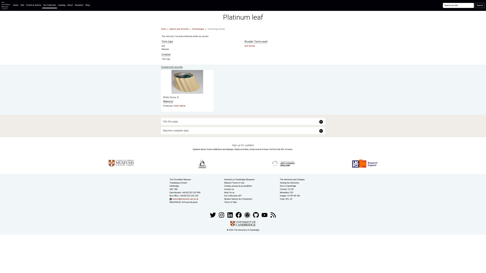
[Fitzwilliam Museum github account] (256, 215)
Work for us (229, 192)
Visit (22, 5)
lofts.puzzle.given (190, 202)
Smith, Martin (180, 106)
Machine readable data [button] (176, 130)
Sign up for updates (243, 145)
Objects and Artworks (179, 29)
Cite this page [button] (170, 121)
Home (16, 5)
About (70, 5)
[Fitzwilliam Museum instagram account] (221, 215)
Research (79, 5)
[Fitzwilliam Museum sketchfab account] (247, 215)
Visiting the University (289, 183)
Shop (87, 5)
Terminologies (198, 29)
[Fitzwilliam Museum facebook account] (230, 215)
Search (480, 5)
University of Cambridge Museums (239, 179)
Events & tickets (33, 5)
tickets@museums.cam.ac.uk (185, 199)
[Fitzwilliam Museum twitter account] (213, 215)
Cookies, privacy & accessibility (238, 186)
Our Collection (49, 5)
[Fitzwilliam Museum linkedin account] (239, 215)
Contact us (229, 189)
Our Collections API (233, 196)
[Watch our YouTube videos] (264, 215)
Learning (61, 5)
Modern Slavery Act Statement (238, 199)
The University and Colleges (292, 179)
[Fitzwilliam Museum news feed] (273, 215)
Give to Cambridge (288, 186)
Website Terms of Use (234, 183)
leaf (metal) (250, 46)
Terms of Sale (230, 202)
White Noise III (171, 97)
